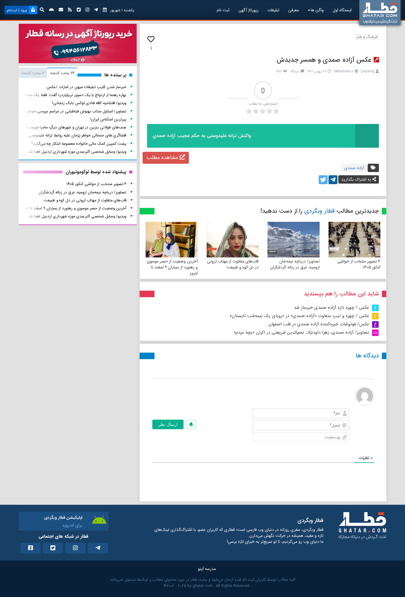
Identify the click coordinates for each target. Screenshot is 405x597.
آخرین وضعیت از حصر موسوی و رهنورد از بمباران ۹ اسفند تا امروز (172, 267)
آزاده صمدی (354, 168)
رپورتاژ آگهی (248, 10)
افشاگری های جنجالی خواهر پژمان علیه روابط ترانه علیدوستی (77, 135)
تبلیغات (273, 10)
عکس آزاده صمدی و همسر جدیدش (324, 60)
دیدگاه (294, 71)
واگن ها (317, 10)
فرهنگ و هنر (367, 37)
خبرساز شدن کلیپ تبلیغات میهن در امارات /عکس (86, 87)
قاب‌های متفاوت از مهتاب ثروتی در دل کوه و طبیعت (233, 264)
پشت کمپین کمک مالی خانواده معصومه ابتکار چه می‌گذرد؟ (79, 144)
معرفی (293, 10)
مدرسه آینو (207, 569)
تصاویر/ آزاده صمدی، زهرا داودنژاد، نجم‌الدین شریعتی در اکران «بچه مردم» (301, 332)
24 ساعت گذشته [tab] (62, 73)
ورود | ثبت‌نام (17, 10)
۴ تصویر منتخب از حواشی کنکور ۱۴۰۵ (358, 264)
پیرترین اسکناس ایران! (108, 119)
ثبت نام (223, 10)
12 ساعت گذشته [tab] (33, 73)
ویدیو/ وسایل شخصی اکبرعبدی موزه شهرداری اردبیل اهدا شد (77, 152)
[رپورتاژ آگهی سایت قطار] (78, 45)
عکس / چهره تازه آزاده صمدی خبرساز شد (331, 307)
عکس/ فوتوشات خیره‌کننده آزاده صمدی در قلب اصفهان (318, 324)
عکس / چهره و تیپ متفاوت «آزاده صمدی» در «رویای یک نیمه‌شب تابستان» (299, 315)
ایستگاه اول (342, 10)
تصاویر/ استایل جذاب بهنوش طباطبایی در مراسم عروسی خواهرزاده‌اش (71, 111)
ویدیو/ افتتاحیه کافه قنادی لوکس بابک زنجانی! (89, 103)
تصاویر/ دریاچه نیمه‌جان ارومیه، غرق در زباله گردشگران (295, 264)
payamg (367, 71)
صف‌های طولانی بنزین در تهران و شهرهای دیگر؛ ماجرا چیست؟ (75, 127)
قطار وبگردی (319, 211)
